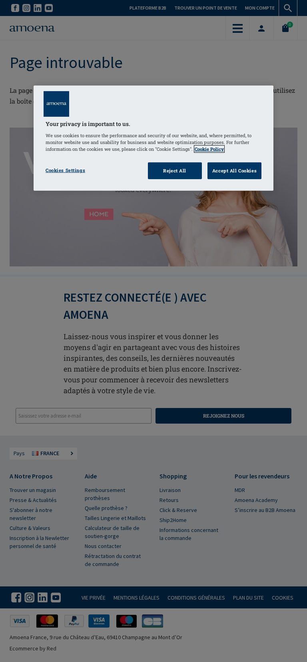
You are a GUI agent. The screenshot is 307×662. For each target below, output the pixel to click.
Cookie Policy (209, 149)
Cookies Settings (65, 170)
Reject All (174, 171)
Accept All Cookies (234, 171)
